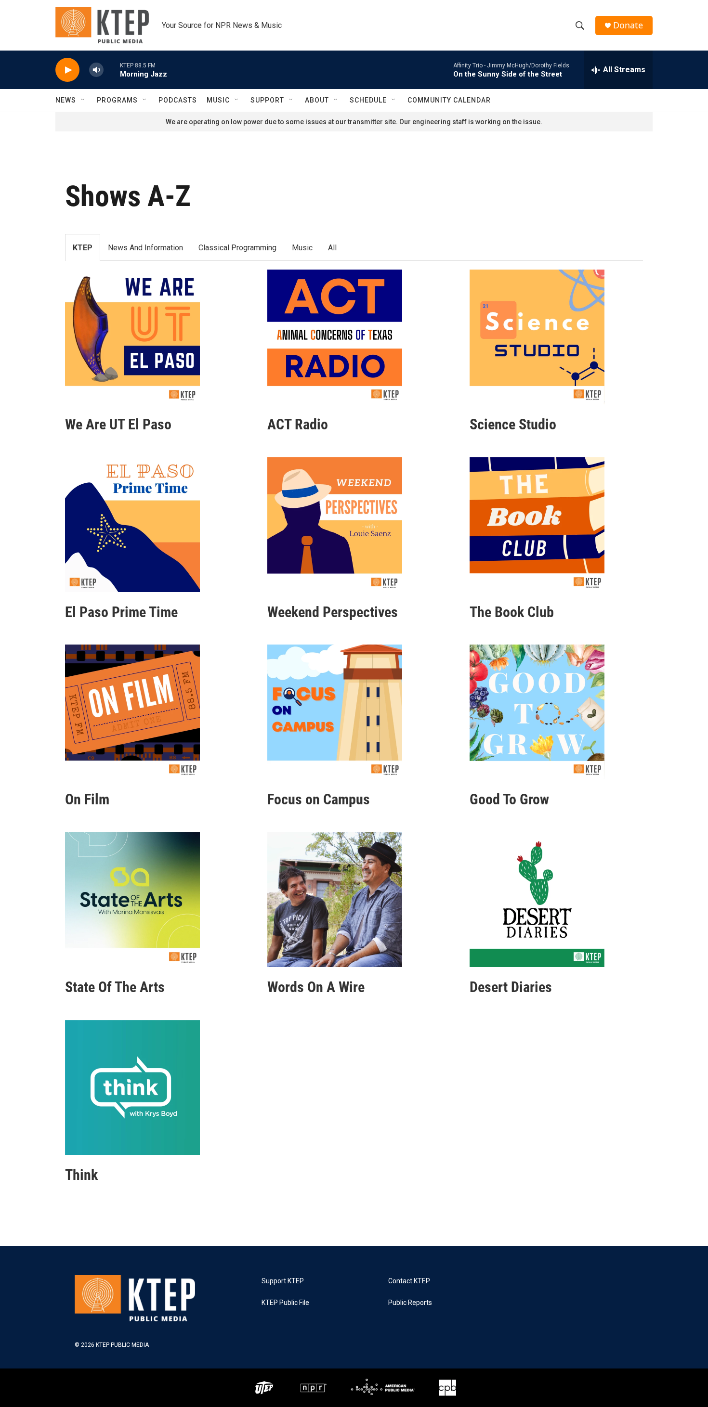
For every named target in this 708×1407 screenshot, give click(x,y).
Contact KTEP (409, 1281)
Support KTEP (283, 1281)
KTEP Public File (285, 1302)
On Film (87, 799)
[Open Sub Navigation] (83, 100)
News (65, 100)
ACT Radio (297, 424)
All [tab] (332, 247)
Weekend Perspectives (332, 612)
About (317, 100)
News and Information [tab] (145, 247)
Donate (628, 25)
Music (218, 100)
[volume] (96, 70)
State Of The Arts (115, 987)
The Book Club (512, 612)
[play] (67, 70)
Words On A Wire (316, 987)
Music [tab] (302, 247)
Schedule (368, 100)
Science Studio (513, 424)
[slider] (111, 70)
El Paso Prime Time (121, 612)
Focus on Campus (318, 799)
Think (81, 1174)
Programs (117, 100)
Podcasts (177, 100)
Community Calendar (449, 100)
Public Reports (410, 1302)
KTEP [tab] (82, 247)
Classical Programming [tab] (237, 247)
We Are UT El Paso (118, 424)
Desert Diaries (511, 987)
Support (267, 100)
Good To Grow (509, 799)
